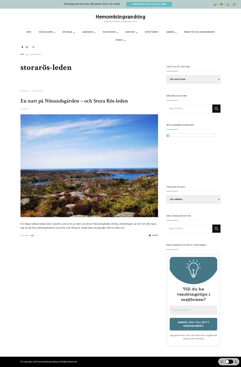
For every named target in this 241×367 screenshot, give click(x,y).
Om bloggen (46, 32)
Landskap (87, 32)
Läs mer (24, 235)
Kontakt (130, 32)
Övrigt (119, 40)
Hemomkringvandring (120, 16)
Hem (29, 32)
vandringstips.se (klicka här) (149, 4)
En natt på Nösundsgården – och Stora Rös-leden (74, 100)
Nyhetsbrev (151, 32)
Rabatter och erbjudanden (199, 32)
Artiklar (67, 32)
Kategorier (109, 32)
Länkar (170, 32)
